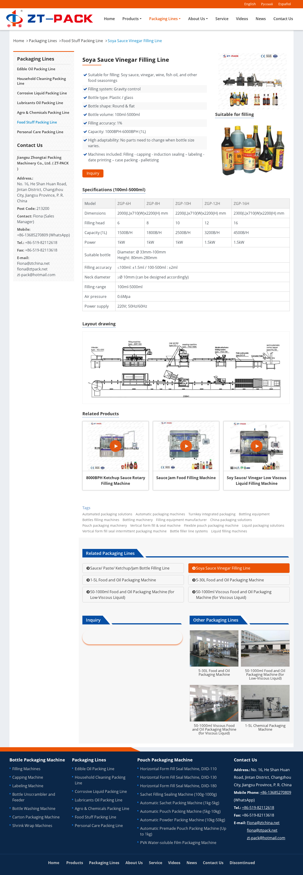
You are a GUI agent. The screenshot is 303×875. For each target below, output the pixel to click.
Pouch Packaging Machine (165, 760)
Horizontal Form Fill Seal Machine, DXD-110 (178, 768)
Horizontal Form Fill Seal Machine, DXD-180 (178, 785)
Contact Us (283, 18)
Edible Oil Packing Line (36, 68)
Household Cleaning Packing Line (41, 81)
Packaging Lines (43, 40)
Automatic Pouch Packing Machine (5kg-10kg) (180, 811)
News (261, 18)
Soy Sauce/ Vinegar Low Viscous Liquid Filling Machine (256, 480)
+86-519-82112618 (41, 242)
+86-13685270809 (32, 235)
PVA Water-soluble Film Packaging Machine (178, 842)
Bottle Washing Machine (33, 808)
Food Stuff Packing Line (82, 40)
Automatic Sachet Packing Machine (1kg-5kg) (179, 802)
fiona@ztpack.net (32, 269)
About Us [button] (196, 18)
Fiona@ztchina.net (33, 263)
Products (74, 862)
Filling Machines (26, 768)
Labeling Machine (27, 785)
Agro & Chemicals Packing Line (43, 112)
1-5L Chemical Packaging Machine (265, 727)
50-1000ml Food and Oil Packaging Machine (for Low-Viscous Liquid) (132, 594)
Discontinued (242, 862)
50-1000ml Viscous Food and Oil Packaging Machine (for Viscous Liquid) (234, 594)
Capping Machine (27, 777)
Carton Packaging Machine (36, 817)
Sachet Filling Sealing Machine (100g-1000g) (178, 794)
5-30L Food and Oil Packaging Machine (230, 580)
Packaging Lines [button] (163, 18)
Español (284, 4)
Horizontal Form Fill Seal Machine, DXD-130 (178, 777)
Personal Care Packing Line (40, 131)
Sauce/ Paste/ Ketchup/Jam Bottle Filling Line (129, 568)
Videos (242, 18)
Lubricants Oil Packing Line (40, 102)
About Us (134, 862)
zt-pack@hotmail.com (36, 274)
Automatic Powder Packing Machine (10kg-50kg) (182, 819)
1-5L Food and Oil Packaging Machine (123, 580)
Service (221, 18)
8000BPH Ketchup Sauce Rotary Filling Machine (115, 480)
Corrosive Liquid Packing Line (42, 93)
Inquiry (93, 173)
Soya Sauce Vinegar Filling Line (223, 568)
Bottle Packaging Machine (37, 760)
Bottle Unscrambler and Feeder (33, 797)
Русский (267, 4)
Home (109, 18)
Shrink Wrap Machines (32, 825)
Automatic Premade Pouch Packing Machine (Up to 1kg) (183, 831)
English (250, 4)
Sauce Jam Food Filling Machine (186, 477)
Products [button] (130, 18)
